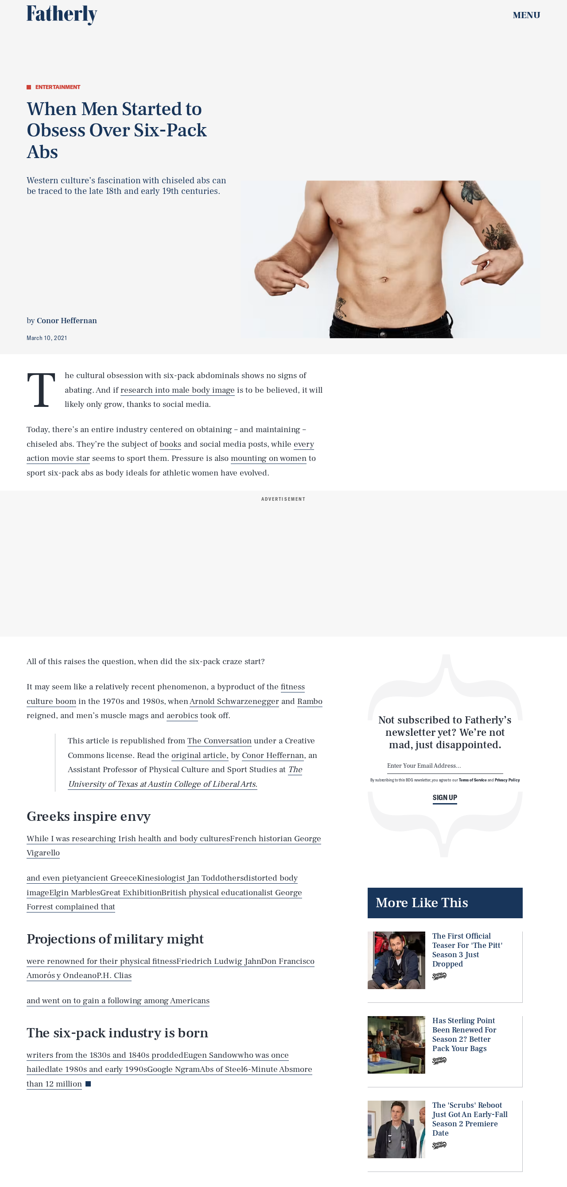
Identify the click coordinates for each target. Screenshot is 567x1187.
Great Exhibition (130, 892)
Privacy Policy (507, 779)
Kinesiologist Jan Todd (178, 878)
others (232, 878)
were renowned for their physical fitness (101, 961)
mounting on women (269, 458)
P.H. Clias (114, 975)
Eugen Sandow (210, 1055)
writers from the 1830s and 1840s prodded (105, 1055)
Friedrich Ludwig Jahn (218, 961)
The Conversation (219, 740)
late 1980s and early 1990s (98, 1069)
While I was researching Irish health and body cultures (128, 838)
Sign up (445, 797)
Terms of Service (473, 779)
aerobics (182, 715)
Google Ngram (173, 1069)
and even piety (54, 878)
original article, (200, 755)
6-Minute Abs (268, 1069)
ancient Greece (109, 878)
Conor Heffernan (273, 755)
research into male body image (177, 390)
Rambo (309, 701)
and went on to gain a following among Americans (118, 1000)
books (170, 444)
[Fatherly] (62, 15)
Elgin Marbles (74, 892)
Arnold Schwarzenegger (234, 701)
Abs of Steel (221, 1069)
